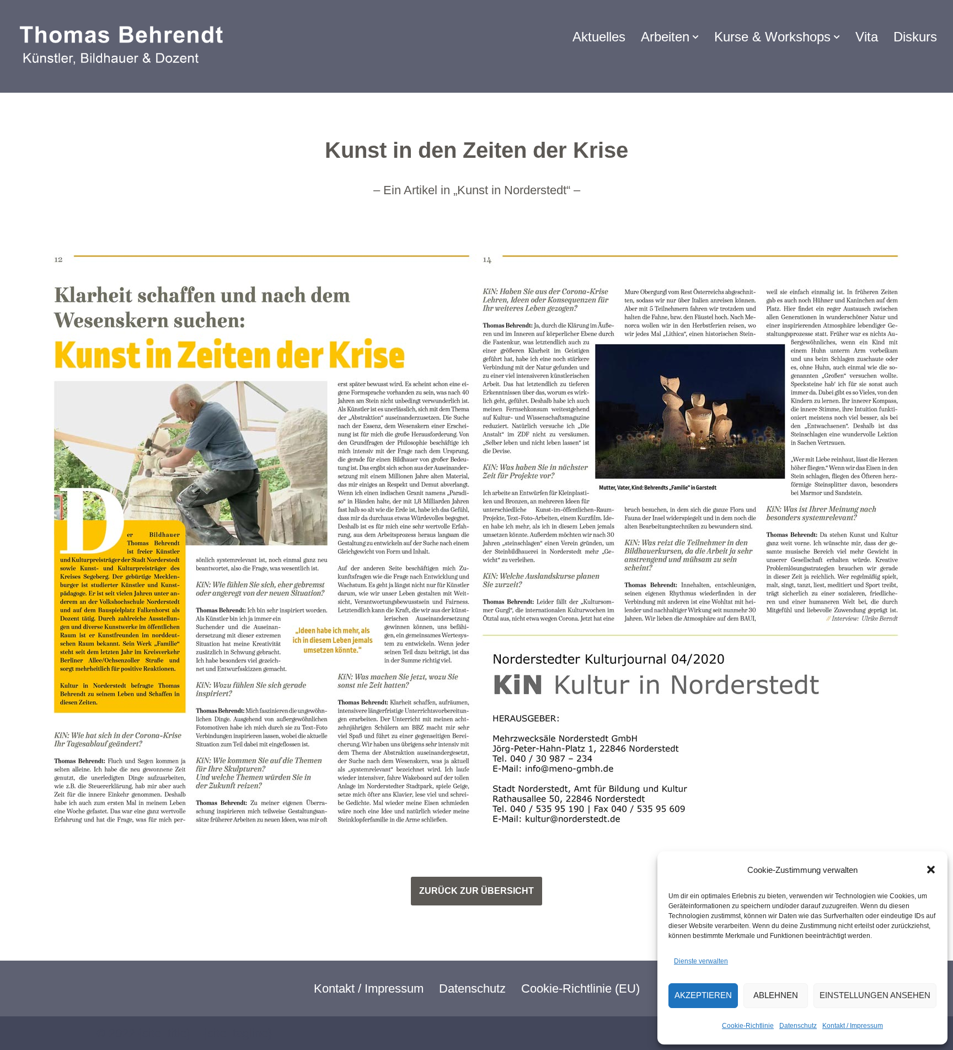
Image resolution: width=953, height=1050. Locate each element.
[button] (930, 869)
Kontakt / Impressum (852, 1026)
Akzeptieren (703, 995)
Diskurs (915, 36)
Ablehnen (775, 995)
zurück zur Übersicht (476, 891)
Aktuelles (598, 36)
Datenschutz (798, 1026)
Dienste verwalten (701, 961)
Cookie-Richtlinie (748, 1026)
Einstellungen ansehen (875, 995)
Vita (866, 36)
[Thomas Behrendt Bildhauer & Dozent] (124, 46)
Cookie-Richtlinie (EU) (580, 988)
